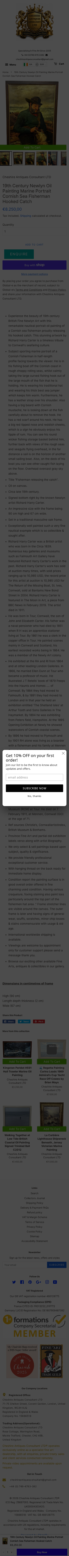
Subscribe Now (34, 788)
